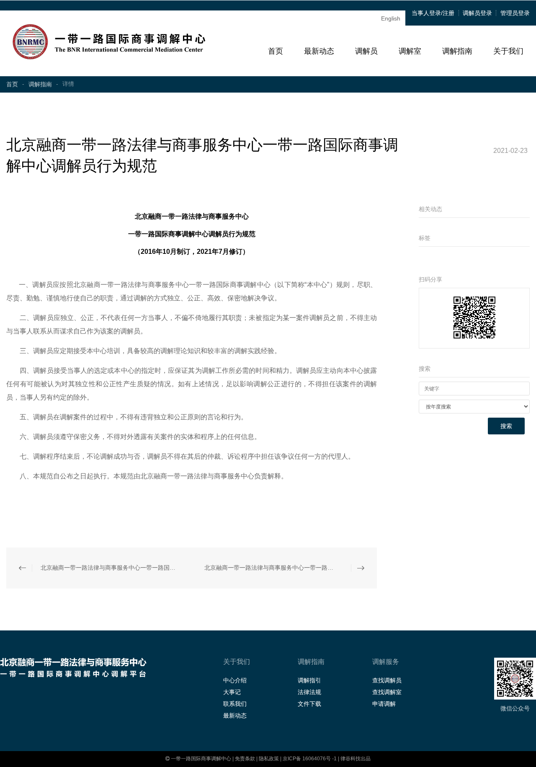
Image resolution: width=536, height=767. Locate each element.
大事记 (232, 692)
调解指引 (309, 680)
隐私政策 (269, 759)
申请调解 (384, 703)
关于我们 (508, 51)
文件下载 (309, 703)
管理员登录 (515, 13)
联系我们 (235, 703)
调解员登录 (477, 13)
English (390, 18)
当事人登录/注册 (433, 13)
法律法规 (309, 692)
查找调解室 (387, 692)
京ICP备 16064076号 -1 (310, 759)
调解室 (410, 51)
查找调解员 (387, 680)
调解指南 (457, 51)
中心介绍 (235, 680)
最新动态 (319, 51)
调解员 (366, 51)
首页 (275, 51)
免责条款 (245, 759)
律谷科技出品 (355, 759)
